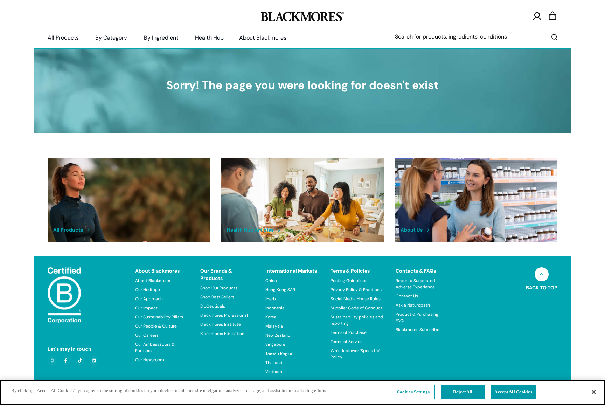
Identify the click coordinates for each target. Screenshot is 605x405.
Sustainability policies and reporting (357, 320)
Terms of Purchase (349, 332)
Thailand (274, 362)
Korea (271, 317)
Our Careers (147, 335)
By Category (111, 37)
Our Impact (146, 308)
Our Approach (149, 299)
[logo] (302, 15)
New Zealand (278, 335)
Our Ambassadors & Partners (155, 347)
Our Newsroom (149, 360)
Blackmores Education (222, 333)
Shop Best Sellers (217, 297)
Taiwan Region (279, 353)
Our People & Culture (156, 326)
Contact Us (407, 296)
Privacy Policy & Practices (356, 290)
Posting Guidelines (349, 280)
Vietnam (273, 372)
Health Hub (209, 37)
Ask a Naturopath (413, 305)
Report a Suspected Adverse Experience (415, 284)
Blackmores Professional (224, 315)
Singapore (275, 344)
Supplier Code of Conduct (356, 308)
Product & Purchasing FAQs (417, 317)
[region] (302, 392)
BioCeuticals (212, 306)
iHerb (270, 299)
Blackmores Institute (220, 324)
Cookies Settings (413, 391)
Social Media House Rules (356, 299)
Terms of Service (347, 341)
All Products (63, 37)
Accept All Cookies (513, 391)
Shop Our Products (218, 288)
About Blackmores (262, 37)
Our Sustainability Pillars (159, 317)
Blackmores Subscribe (417, 329)
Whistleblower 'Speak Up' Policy (355, 354)
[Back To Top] (542, 274)
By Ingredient (161, 37)
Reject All (462, 391)
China (271, 280)
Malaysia (274, 326)
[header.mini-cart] (552, 16)
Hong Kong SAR (280, 290)
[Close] (593, 392)
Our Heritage (147, 290)
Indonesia (275, 308)
